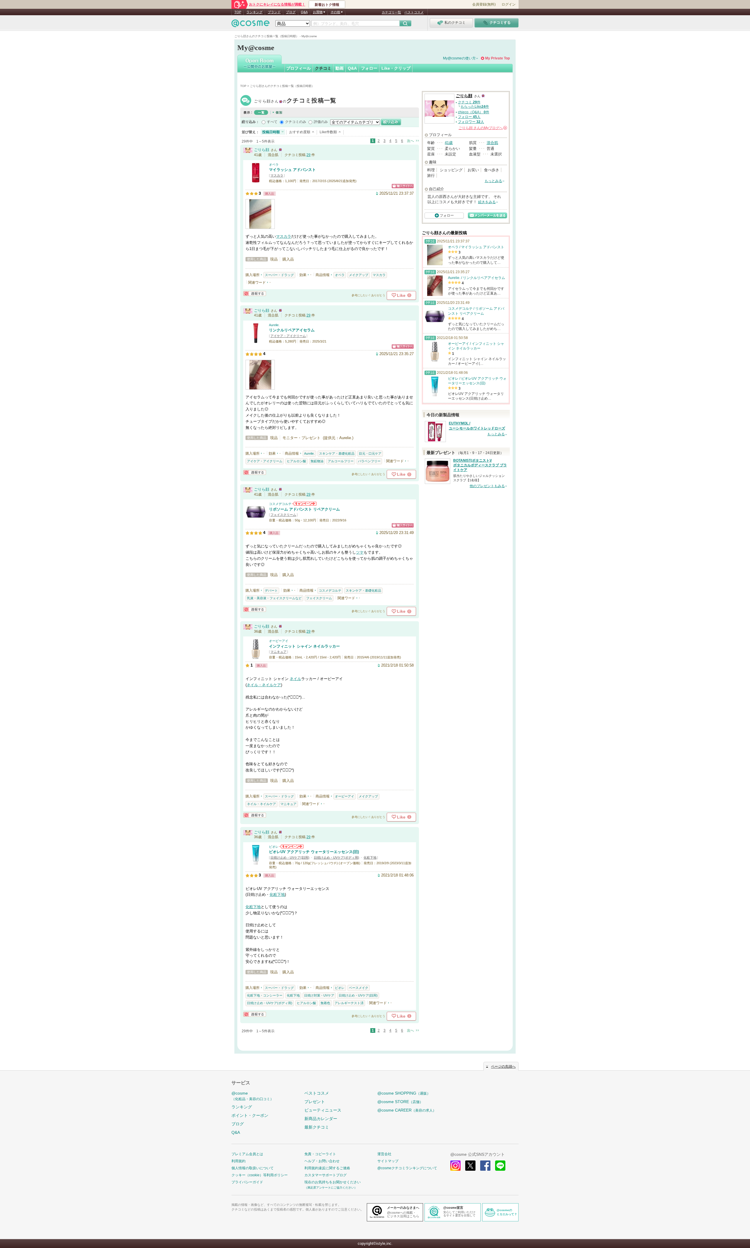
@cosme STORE (400, 1101)
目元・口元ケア (370, 453)
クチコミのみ (295, 122)
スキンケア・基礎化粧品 (336, 453)
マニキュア (278, 651)
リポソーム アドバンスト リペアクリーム (304, 509)
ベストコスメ (414, 12)
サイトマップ (387, 1161)
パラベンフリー (369, 461)
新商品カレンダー (320, 1118)
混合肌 (492, 143)
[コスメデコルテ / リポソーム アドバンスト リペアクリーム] (256, 520)
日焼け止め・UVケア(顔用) (289, 857)
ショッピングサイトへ (403, 186)
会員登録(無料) (484, 4)
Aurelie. (274, 325)
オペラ (274, 164)
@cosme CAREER (406, 1110)
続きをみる (487, 202)
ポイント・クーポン (249, 1115)
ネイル (295, 679)
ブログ (291, 12)
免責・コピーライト (320, 1154)
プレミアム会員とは (247, 1154)
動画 (339, 68)
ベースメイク (358, 988)
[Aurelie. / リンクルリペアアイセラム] (256, 340)
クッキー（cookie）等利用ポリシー (259, 1175)
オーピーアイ (278, 641)
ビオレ (274, 846)
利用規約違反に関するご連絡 (327, 1168)
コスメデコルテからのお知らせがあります (304, 504)
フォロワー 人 (471, 122)
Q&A (304, 12)
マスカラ (276, 175)
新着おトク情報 (327, 5)
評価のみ (321, 122)
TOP (237, 12)
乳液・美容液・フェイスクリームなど (274, 598)
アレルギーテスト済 (349, 1003)
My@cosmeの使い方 (459, 58)
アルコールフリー (341, 461)
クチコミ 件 (469, 102)
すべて (272, 122)
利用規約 (238, 1161)
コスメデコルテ (280, 504)
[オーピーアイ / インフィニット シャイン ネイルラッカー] (256, 657)
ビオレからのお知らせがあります (291, 846)
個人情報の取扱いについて (252, 1168)
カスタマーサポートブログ (325, 1175)
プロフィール (298, 68)
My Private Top (497, 58)
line (500, 1165)
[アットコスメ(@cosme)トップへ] (250, 25)
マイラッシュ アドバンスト (292, 169)
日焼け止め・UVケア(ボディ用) (336, 857)
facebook (485, 1165)
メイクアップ (358, 275)
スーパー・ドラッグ (279, 275)
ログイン (509, 4)
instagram (455, 1165)
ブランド (274, 12)
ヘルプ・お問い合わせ (322, 1161)
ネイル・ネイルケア (264, 685)
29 (308, 155)
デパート (271, 590)
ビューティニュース (322, 1110)
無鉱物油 (317, 461)
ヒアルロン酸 (296, 461)
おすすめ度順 (299, 132)
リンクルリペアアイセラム (292, 330)
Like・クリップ (395, 68)
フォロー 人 (469, 117)
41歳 (449, 143)
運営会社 (384, 1154)
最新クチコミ (316, 1127)
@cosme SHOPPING (403, 1093)
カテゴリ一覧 (391, 12)
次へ (410, 141)
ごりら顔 (295, 101)
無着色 (325, 1003)
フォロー (369, 68)
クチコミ (323, 68)
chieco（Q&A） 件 (473, 112)
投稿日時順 (271, 132)
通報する (254, 293)
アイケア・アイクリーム (288, 336)
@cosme (252, 1096)
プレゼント (314, 1101)
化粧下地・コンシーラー (264, 995)
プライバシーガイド (247, 1182)
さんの (482, 128)
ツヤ (360, 552)
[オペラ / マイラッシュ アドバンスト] (256, 180)
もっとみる (493, 181)
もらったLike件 (475, 107)
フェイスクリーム (283, 514)
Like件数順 (328, 132)
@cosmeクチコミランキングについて (407, 1168)
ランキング (254, 12)
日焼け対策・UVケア (319, 995)
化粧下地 (370, 857)
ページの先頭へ (503, 1066)
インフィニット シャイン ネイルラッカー (304, 646)
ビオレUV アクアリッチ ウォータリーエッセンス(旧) (314, 852)
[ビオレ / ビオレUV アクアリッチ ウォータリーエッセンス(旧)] (256, 862)
